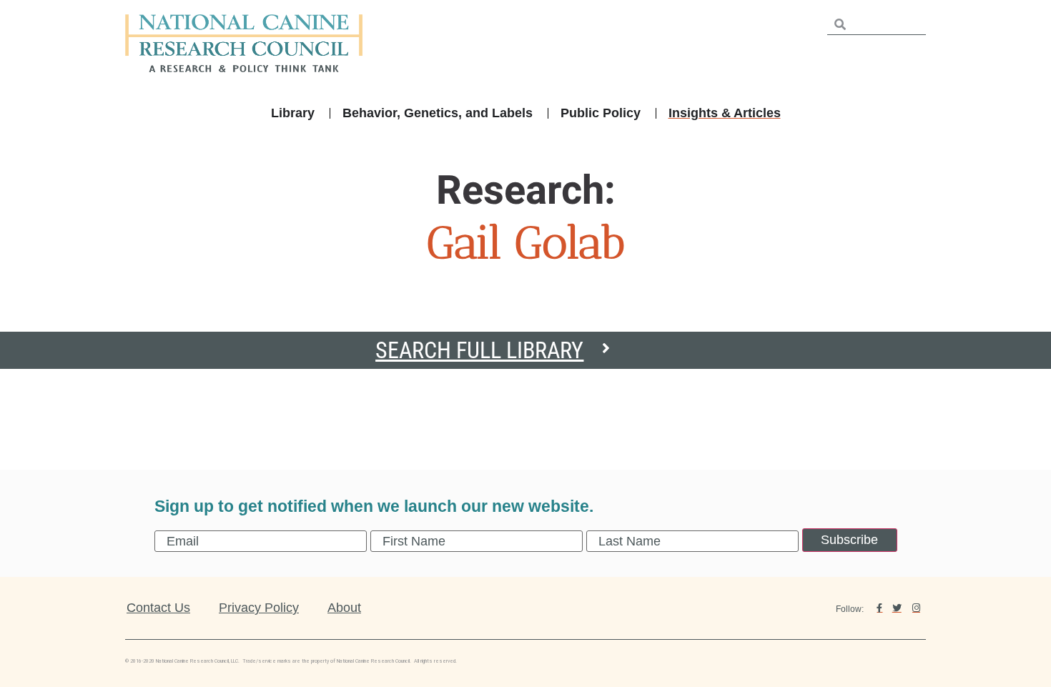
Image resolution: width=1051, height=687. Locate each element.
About (344, 607)
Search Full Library (479, 350)
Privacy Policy (259, 607)
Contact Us (158, 607)
